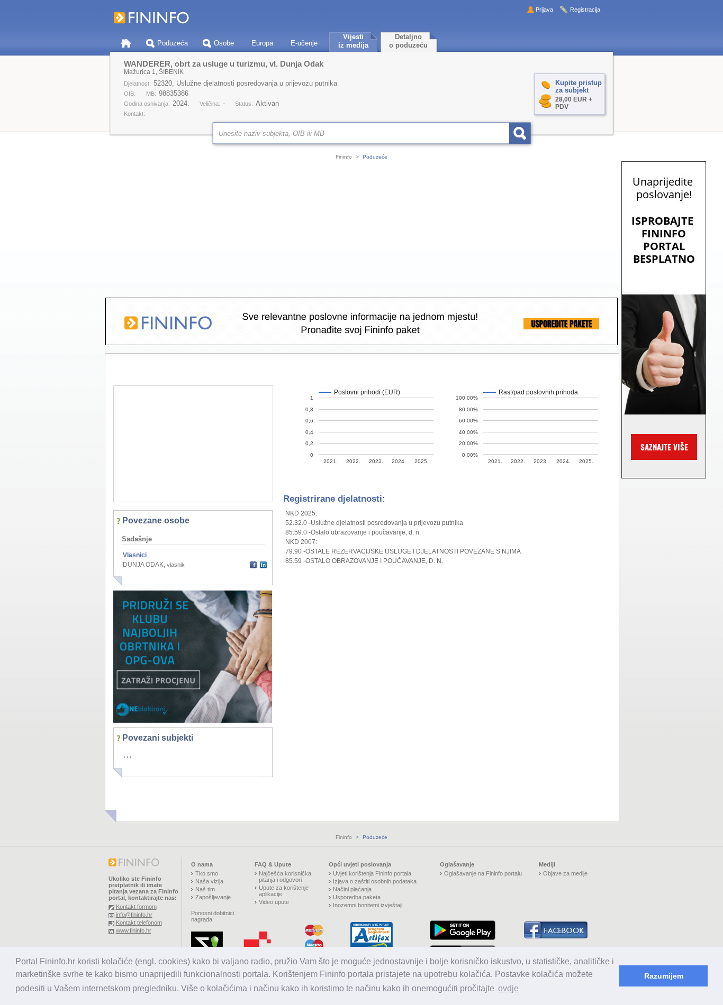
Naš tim (205, 889)
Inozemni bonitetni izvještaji (367, 905)
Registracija (585, 9)
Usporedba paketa (357, 897)
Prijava (544, 9)
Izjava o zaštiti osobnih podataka (375, 881)
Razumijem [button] (663, 976)
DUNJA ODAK (143, 564)
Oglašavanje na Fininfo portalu (483, 873)
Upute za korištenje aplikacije (284, 890)
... (127, 754)
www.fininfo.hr (133, 930)
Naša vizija (209, 881)
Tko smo (206, 873)
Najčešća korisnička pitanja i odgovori (285, 876)
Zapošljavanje (213, 897)
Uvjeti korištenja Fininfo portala (372, 873)
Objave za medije (565, 873)
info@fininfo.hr (134, 914)
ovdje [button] (508, 988)
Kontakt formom (136, 906)
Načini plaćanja (352, 889)
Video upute (274, 902)
